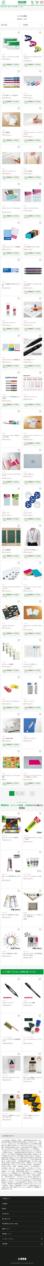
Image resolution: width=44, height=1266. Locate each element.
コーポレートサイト (8, 1239)
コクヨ (4, 972)
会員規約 (4, 1203)
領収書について (6, 1234)
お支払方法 (5, 1213)
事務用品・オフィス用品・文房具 (16, 805)
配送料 (4, 1208)
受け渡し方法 (6, 1219)
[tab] (11, 25)
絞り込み (4, 25)
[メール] (41, 3)
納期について (6, 1229)
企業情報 (4, 1244)
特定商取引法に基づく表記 (10, 1223)
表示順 (25, 25)
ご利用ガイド (6, 1198)
